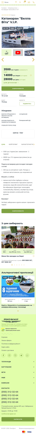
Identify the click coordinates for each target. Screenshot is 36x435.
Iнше (3, 377)
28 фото (19, 28)
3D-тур (5, 28)
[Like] (31, 75)
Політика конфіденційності (10, 344)
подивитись (27, 103)
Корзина (4, 337)
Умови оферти (6, 340)
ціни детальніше (10, 82)
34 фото (12, 277)
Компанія (5, 383)
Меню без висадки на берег (12, 256)
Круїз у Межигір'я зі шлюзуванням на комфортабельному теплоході (16, 306)
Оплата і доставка (7, 350)
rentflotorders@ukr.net (8, 414)
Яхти (3, 372)
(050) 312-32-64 (9, 392)
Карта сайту (5, 347)
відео (12, 28)
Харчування (6, 367)
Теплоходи (6, 361)
